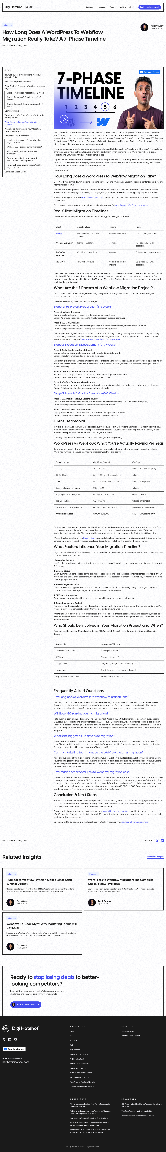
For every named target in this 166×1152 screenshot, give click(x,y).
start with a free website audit (116, 811)
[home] (13, 7)
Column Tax (88, 538)
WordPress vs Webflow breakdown (131, 205)
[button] (90, 7)
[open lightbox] (109, 98)
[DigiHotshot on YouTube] (15, 1039)
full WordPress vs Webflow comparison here (100, 339)
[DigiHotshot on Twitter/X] (3, 1039)
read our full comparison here (134, 822)
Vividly (59, 234)
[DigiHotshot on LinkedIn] (9, 1039)
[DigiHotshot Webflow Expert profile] (14, 1049)
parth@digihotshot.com (15, 1062)
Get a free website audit (92, 198)
